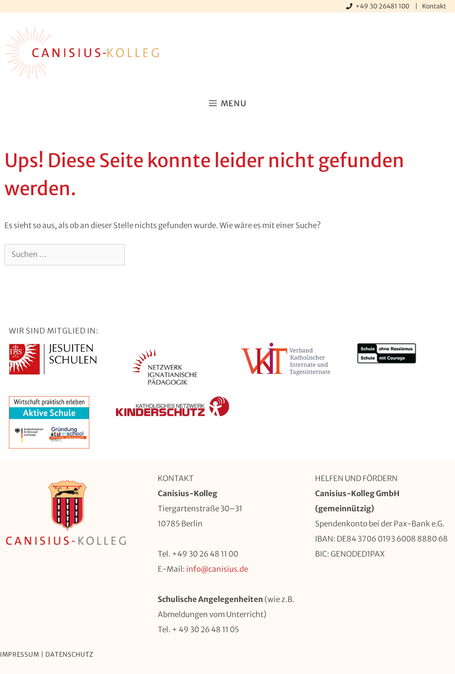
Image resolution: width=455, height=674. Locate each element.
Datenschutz (69, 654)
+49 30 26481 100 (383, 6)
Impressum (19, 654)
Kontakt (434, 6)
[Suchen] (139, 254)
